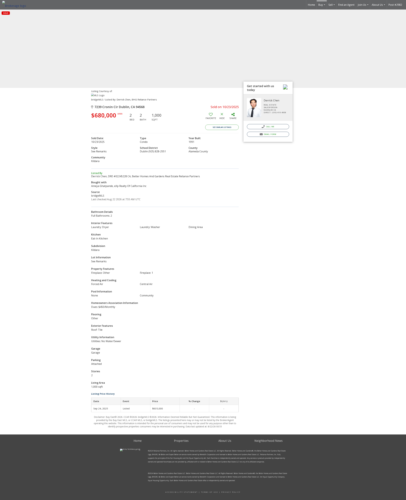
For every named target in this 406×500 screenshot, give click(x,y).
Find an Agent (346, 5)
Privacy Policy (231, 492)
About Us (379, 6)
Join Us (363, 6)
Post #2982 (395, 5)
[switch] (210, 117)
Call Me (269, 126)
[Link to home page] (15, 5)
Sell (332, 6)
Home (311, 5)
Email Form (269, 134)
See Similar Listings (222, 127)
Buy (322, 6)
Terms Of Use (209, 492)
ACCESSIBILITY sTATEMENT (181, 492)
